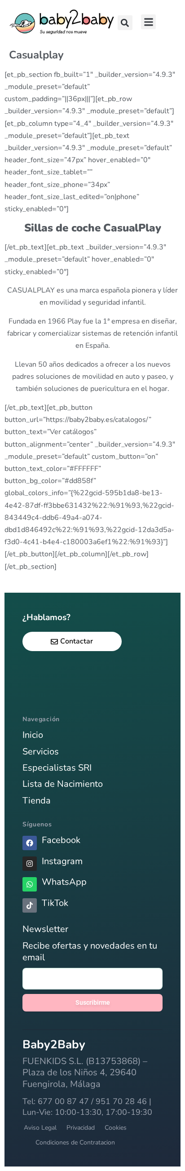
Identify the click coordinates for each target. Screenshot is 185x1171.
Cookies (116, 1127)
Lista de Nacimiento (62, 784)
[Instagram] (29, 863)
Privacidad (80, 1127)
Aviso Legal (40, 1127)
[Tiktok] (29, 905)
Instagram (62, 861)
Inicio (32, 735)
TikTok (55, 903)
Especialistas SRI (57, 768)
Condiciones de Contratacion (75, 1142)
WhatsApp (64, 882)
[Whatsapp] (29, 884)
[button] (125, 22)
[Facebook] (29, 843)
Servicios (40, 751)
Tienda (36, 800)
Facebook (61, 840)
